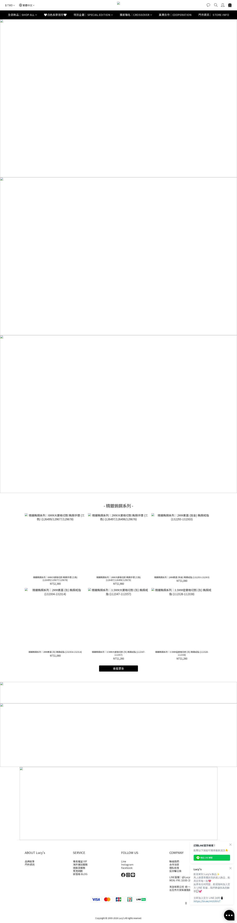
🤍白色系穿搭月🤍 (55, 14)
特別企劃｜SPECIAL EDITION (92, 14)
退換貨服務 (79, 868)
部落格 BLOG (80, 874)
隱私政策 (174, 868)
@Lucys (186, 877)
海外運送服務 (80, 864)
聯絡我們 (174, 861)
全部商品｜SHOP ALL (21, 14)
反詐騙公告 (175, 871)
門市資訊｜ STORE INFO (213, 14)
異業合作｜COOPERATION (175, 14)
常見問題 (78, 871)
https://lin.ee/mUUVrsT (207, 901)
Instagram (127, 864)
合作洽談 (174, 864)
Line (123, 861)
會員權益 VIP (80, 861)
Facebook (126, 868)
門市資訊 (30, 864)
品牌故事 (30, 861)
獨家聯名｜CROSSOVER (135, 14)
